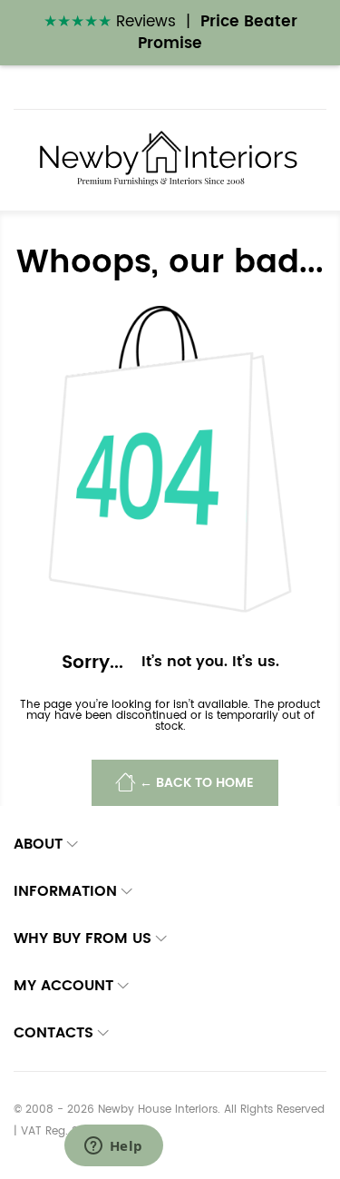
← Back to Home (197, 783)
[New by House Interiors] (170, 160)
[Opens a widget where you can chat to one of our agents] (113, 1147)
